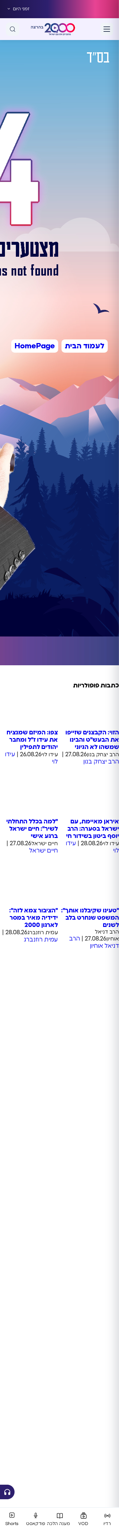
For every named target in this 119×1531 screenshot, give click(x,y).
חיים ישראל (43, 851)
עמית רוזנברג (41, 940)
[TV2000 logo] (60, 29)
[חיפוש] (12, 29)
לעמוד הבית (84, 346)
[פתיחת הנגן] (7, 1492)
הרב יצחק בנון (101, 762)
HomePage (35, 346)
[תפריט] (106, 29)
